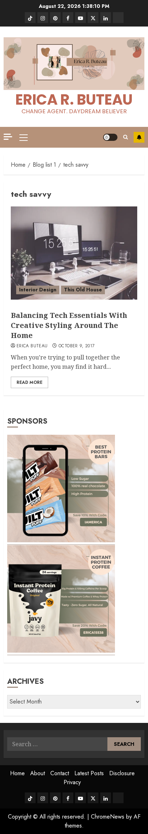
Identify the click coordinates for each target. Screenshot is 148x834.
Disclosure (122, 773)
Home (17, 773)
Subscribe (139, 137)
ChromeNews (107, 816)
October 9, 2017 (76, 346)
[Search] (125, 137)
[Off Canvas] (8, 137)
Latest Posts (89, 773)
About (37, 773)
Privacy (72, 782)
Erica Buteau (32, 346)
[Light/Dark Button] (110, 137)
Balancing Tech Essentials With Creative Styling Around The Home (69, 325)
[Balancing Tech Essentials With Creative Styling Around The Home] (74, 253)
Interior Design (37, 289)
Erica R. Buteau (74, 100)
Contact (59, 773)
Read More (29, 382)
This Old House (83, 289)
